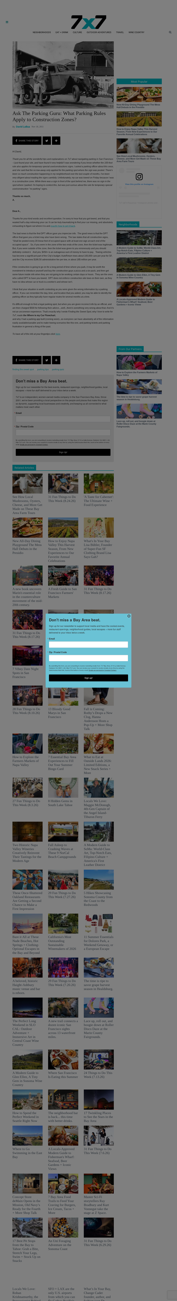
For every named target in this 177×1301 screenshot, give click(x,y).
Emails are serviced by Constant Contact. (103, 670)
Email (52, 638)
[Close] (129, 616)
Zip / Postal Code (58, 652)
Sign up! (88, 677)
